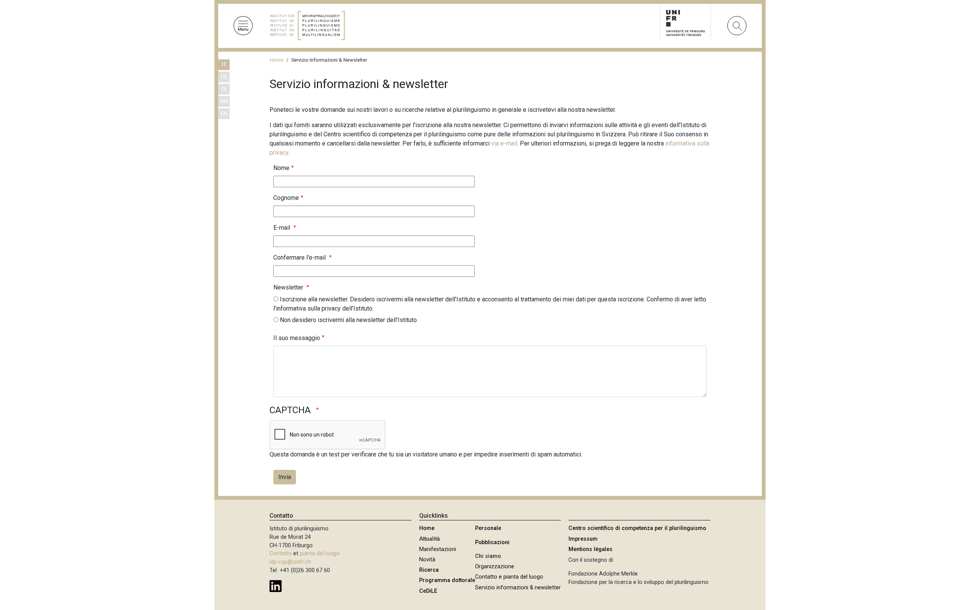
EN (223, 114)
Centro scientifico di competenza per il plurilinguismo (637, 528)
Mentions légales (590, 549)
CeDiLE (428, 591)
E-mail (282, 227)
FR (224, 77)
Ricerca (429, 570)
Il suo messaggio (296, 338)
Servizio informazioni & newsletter (518, 587)
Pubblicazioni (492, 542)
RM (224, 101)
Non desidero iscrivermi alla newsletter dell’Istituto (348, 320)
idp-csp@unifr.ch (290, 562)
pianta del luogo (320, 553)
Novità (427, 559)
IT (224, 65)
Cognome (286, 197)
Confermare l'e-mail (300, 257)
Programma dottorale (447, 580)
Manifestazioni (437, 549)
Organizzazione (494, 566)
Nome (281, 168)
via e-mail (504, 143)
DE (224, 89)
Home (276, 60)
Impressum (583, 539)
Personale (488, 528)
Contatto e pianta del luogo (509, 577)
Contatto (281, 553)
